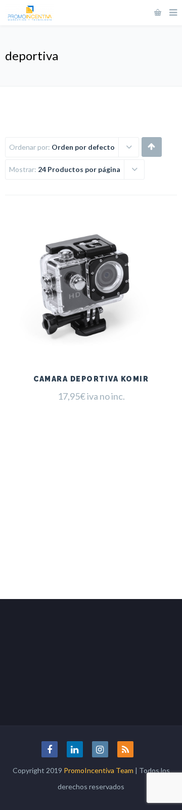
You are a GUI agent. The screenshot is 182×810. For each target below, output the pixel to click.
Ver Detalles (91, 336)
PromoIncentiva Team (98, 770)
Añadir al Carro (91, 311)
